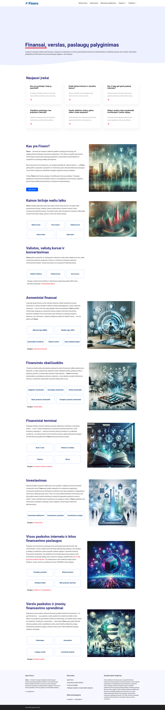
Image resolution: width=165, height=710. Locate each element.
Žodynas (122, 3)
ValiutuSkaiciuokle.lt (48, 284)
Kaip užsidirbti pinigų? (72, 342)
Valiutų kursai (75, 225)
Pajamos (40, 459)
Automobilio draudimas (35, 342)
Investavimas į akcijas (75, 515)
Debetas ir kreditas (67, 448)
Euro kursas (75, 274)
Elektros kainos (54, 342)
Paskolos (132, 3)
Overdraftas (68, 640)
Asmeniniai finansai (40, 349)
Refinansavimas (67, 572)
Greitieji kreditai (40, 583)
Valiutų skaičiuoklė (75, 390)
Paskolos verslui (39, 659)
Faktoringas (40, 640)
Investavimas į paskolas (55, 515)
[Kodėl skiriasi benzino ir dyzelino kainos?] (82, 93)
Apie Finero (70, 680)
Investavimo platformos (36, 515)
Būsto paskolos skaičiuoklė (41, 400)
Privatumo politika (72, 685)
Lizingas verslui (40, 652)
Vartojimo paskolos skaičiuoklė (70, 400)
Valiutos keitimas (36, 274)
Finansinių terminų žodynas (43, 466)
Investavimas (38, 523)
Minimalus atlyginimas (108, 3)
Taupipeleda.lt (46, 590)
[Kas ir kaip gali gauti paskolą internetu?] (121, 93)
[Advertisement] (82, 25)
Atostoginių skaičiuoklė (56, 390)
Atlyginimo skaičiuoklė (36, 390)
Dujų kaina (70, 234)
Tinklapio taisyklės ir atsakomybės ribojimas (80, 688)
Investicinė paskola (67, 652)
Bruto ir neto (40, 448)
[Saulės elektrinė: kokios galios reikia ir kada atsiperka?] (82, 117)
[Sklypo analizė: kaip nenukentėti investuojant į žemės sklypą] (121, 117)
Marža (68, 459)
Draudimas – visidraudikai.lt (74, 699)
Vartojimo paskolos (40, 572)
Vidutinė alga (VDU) (67, 330)
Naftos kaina (83, 3)
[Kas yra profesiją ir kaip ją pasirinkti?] (43, 93)
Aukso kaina (94, 3)
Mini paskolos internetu (68, 583)
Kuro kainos (55, 225)
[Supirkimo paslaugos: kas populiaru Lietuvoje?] (43, 117)
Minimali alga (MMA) (40, 330)
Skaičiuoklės (38, 407)
